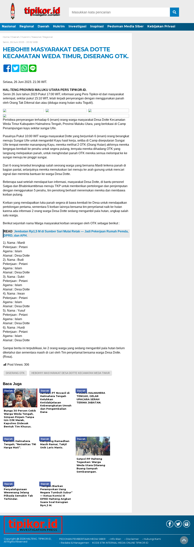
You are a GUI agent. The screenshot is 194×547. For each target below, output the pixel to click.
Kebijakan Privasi (161, 26)
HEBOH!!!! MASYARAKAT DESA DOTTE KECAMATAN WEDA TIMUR (70, 373)
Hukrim (59, 26)
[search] (174, 12)
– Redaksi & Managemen (74, 542)
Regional (27, 26)
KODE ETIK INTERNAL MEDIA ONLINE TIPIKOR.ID (120, 542)
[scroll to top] (184, 541)
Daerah (43, 26)
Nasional (9, 26)
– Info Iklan (115, 539)
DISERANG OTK (15, 373)
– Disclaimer (131, 539)
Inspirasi (97, 26)
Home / (7, 37)
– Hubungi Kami (151, 539)
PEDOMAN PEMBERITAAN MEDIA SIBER (82, 539)
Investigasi (77, 26)
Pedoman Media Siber (125, 26)
